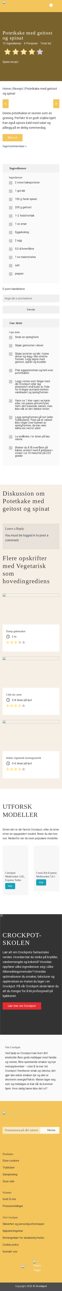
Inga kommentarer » (15, 146)
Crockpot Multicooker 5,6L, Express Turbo (15, 876)
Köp (10, 885)
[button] (56, 6)
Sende (31, 309)
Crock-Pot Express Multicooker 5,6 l (46, 874)
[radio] (7, 52)
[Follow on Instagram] (13, 1142)
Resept (18, 88)
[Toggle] (55, 168)
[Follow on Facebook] (6, 1142)
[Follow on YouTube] (20, 1142)
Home (7, 88)
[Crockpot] (20, 6)
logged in (29, 535)
